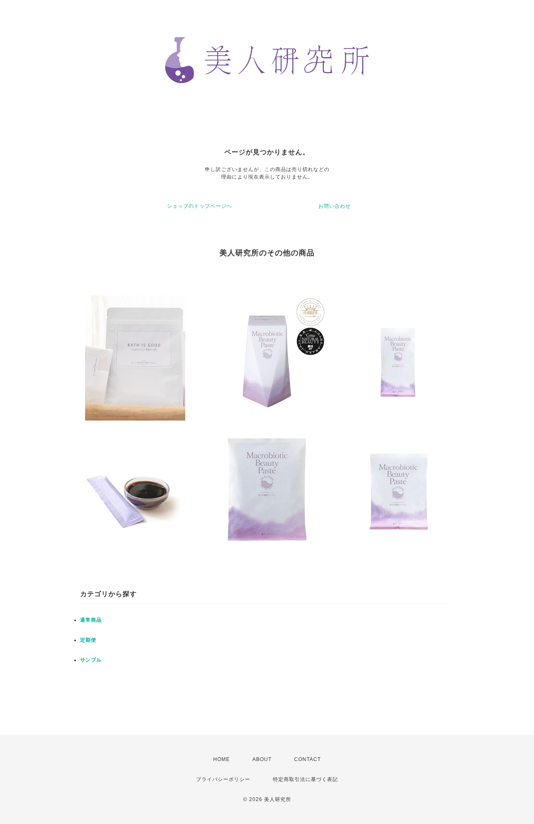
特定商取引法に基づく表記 (305, 779)
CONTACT (307, 759)
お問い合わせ (334, 206)
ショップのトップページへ (199, 206)
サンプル (91, 660)
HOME (221, 759)
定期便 (88, 640)
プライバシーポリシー (223, 779)
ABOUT (262, 759)
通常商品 (91, 620)
